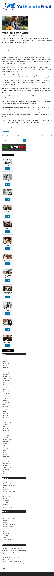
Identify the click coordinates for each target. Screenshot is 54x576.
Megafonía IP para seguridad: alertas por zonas (14, 552)
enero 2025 (6, 393)
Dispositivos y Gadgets (8, 483)
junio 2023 (5, 428)
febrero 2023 (6, 436)
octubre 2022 (6, 443)
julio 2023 (5, 426)
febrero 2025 (6, 391)
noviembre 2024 (7, 397)
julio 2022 (5, 448)
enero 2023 (6, 437)
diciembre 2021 (6, 461)
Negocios (5, 495)
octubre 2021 (6, 465)
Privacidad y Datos (7, 496)
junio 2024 (5, 406)
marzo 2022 (6, 456)
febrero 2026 (6, 369)
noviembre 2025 (7, 374)
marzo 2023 (6, 434)
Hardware (22, 35)
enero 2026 (6, 371)
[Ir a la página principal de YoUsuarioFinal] (27, 2)
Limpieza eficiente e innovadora (9, 135)
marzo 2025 (6, 389)
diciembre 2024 (7, 395)
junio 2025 (5, 384)
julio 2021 (5, 471)
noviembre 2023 (7, 419)
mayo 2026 (6, 363)
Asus (3, 131)
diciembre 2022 (7, 439)
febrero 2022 (6, 458)
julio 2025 (5, 382)
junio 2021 (5, 473)
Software (5, 504)
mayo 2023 (6, 430)
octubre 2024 (6, 398)
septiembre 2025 (7, 378)
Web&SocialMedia (7, 508)
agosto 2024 (6, 402)
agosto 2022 (6, 447)
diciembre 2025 (7, 372)
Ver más (7, 169)
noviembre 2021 (7, 463)
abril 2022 (5, 454)
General (5, 487)
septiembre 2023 (7, 423)
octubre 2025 (6, 376)
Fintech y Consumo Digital (9, 485)
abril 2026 (5, 365)
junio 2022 (5, 450)
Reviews (5, 498)
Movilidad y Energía (8, 493)
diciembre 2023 (7, 417)
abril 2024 (5, 410)
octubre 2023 (6, 421)
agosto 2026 (6, 358)
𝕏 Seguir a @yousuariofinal (8, 154)
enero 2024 (6, 415)
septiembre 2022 (7, 445)
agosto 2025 (6, 380)
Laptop (7, 131)
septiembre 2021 (7, 467)
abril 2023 (5, 432)
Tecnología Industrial (8, 506)
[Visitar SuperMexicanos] (14, 147)
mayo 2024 (6, 408)
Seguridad (5, 502)
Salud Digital (6, 500)
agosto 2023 (6, 424)
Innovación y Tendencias (9, 491)
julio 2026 (5, 359)
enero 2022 (6, 460)
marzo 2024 (6, 411)
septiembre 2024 (7, 400)
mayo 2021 (5, 474)
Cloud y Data (6, 482)
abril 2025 (5, 387)
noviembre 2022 (7, 441)
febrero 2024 (6, 413)
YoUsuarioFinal (13, 35)
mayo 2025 (6, 385)
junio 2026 (5, 361)
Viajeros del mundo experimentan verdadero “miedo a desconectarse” (35, 135)
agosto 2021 (6, 469)
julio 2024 (5, 404)
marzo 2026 (6, 367)
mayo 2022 (6, 452)
